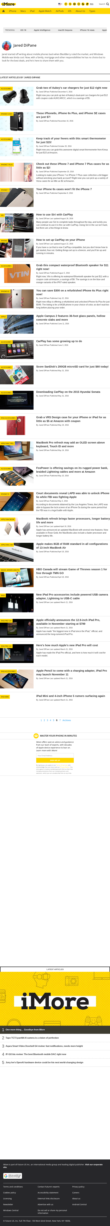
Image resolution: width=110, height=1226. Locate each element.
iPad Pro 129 (6, 621)
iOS (69, 11)
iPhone (12, 11)
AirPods (60, 11)
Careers (75, 1192)
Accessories (6, 89)
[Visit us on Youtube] (74, 4)
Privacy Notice (64, 767)
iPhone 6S (5, 291)
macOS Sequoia (65, 30)
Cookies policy (9, 1192)
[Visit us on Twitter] (70, 4)
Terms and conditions (13, 1186)
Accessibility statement (48, 1192)
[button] (104, 4)
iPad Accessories (8, 418)
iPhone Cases (6, 114)
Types (92, 11)
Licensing (7, 1198)
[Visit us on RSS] (83, 4)
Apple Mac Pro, (7, 443)
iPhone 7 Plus (7, 164)
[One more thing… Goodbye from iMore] (55, 1003)
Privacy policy (78, 1186)
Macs (23, 11)
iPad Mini (5, 697)
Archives (67, 720)
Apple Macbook (7, 519)
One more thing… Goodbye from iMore (25, 1030)
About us (76, 1198)
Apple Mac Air (7, 545)
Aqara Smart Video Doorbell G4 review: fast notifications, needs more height (44, 1046)
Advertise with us (45, 1204)
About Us (80, 11)
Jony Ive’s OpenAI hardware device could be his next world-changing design (44, 1062)
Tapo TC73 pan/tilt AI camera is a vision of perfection (32, 1038)
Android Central (79, 1204)
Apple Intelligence (42, 30)
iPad (32, 11)
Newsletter (8, 1204)
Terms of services (62, 765)
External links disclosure (49, 1198)
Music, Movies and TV (10, 570)
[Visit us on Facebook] (65, 4)
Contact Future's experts (49, 1186)
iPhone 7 (4, 190)
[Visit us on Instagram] (78, 4)
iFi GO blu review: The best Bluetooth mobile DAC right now (36, 1054)
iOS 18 (23, 30)
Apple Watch (45, 11)
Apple (3, 317)
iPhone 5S (5, 494)
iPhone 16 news (87, 30)
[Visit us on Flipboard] (87, 4)
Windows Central (11, 1210)
